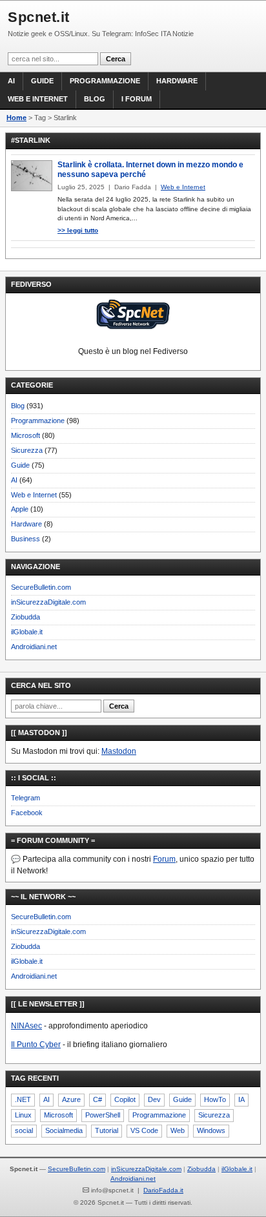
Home (16, 117)
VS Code (144, 1130)
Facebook (27, 813)
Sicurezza (27, 450)
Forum (164, 859)
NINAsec (26, 1025)
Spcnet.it (39, 17)
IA (241, 1099)
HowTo (215, 1099)
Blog (94, 99)
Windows (211, 1130)
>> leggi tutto (77, 230)
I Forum (136, 99)
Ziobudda (25, 617)
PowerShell (102, 1115)
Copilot (125, 1099)
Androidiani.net (34, 646)
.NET (23, 1099)
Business (25, 539)
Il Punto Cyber (36, 1044)
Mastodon (118, 751)
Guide (42, 81)
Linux (23, 1115)
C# (97, 1099)
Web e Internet (38, 99)
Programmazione (105, 81)
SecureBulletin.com (41, 587)
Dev (154, 1099)
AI (11, 81)
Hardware (177, 81)
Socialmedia (64, 1130)
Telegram (25, 798)
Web (177, 1130)
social (24, 1130)
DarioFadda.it (163, 1190)
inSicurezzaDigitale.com (48, 602)
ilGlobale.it (27, 632)
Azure (71, 1099)
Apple (19, 509)
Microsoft (25, 435)
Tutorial (106, 1130)
